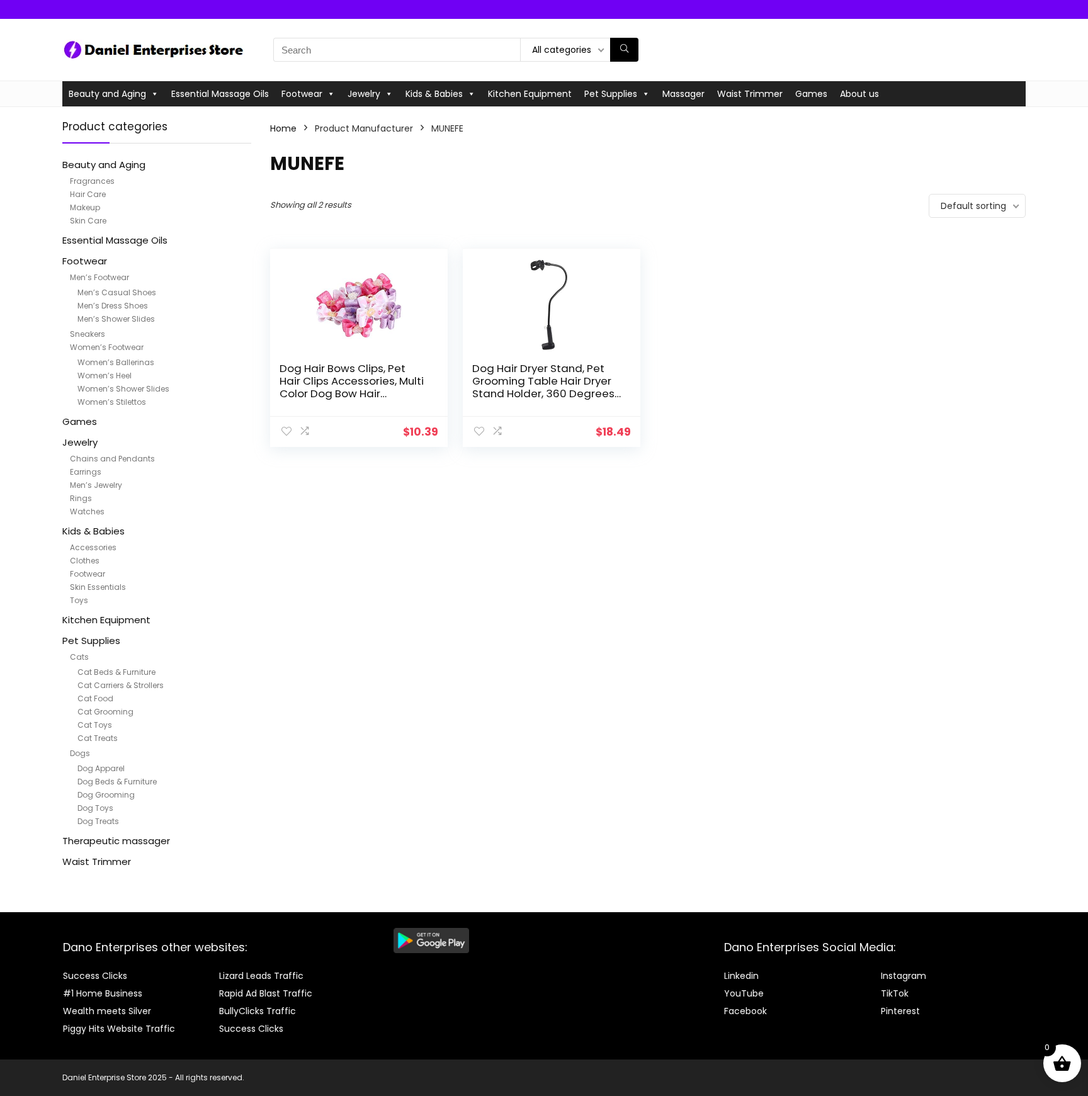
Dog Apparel (101, 768)
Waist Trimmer (750, 94)
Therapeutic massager (116, 840)
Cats (79, 657)
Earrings (85, 471)
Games (811, 94)
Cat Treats (97, 738)
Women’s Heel (104, 375)
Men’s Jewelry (96, 485)
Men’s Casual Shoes (116, 292)
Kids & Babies (434, 94)
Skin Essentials (98, 587)
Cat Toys (94, 725)
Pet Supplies (610, 94)
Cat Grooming (105, 711)
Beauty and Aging (107, 94)
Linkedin (741, 975)
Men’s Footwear (99, 277)
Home (283, 128)
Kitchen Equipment (530, 94)
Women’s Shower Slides (123, 388)
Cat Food (95, 698)
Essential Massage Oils (220, 94)
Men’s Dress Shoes (112, 305)
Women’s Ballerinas (115, 362)
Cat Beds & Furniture (116, 672)
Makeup (85, 207)
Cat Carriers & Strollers (120, 685)
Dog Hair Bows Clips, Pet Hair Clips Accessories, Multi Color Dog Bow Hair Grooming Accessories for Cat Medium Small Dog (352, 393)
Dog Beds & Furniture (117, 781)
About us (859, 94)
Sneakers (87, 334)
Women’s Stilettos (111, 402)
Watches (87, 511)
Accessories (93, 547)
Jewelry (364, 94)
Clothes (84, 560)
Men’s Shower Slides (116, 319)
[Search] (624, 50)
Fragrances (92, 181)
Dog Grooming (106, 794)
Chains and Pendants (112, 458)
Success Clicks (95, 975)
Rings (81, 498)
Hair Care (88, 194)
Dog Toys (95, 808)
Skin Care (88, 220)
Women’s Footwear (107, 347)
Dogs (80, 753)
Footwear (301, 94)
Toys (79, 600)
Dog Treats (98, 821)
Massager (683, 94)
